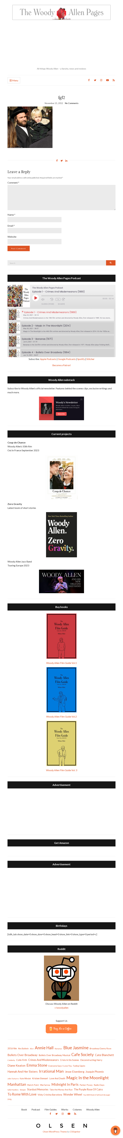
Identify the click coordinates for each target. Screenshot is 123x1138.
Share (61, 304)
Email (11, 225)
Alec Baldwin (23, 1048)
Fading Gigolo (79, 1066)
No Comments (71, 103)
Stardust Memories (37, 1089)
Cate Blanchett (104, 1055)
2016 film (12, 1048)
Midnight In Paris (64, 1084)
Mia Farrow (45, 1085)
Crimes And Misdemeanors (43, 1059)
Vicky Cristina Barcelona (50, 1094)
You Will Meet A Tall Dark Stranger (96, 1095)
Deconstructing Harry (91, 1060)
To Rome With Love (22, 1094)
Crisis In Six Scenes (69, 1059)
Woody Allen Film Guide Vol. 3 (61, 770)
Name (11, 214)
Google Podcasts (67, 359)
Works (64, 1109)
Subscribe (48, 304)
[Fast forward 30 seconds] (65, 299)
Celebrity (11, 1060)
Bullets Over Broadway (23, 1055)
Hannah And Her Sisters (23, 1071)
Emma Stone (37, 1065)
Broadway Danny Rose (100, 1048)
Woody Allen (93, 1109)
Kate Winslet (25, 1078)
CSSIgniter (75, 1131)
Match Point (33, 1085)
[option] (61, 315)
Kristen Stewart (40, 1078)
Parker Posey (86, 1085)
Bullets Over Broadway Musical (54, 1055)
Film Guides (51, 1109)
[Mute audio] (45, 299)
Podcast (36, 1109)
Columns (77, 1109)
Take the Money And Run (61, 1089)
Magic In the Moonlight (87, 1077)
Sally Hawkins (13, 1090)
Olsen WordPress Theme (55, 1131)
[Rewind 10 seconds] (52, 299)
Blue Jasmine (75, 1047)
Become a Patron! (61, 365)
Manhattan (17, 1084)
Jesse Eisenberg (74, 1071)
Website (12, 236)
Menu (15, 80)
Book (24, 1109)
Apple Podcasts (48, 359)
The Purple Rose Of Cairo (88, 1089)
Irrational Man (51, 1071)
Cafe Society (82, 1054)
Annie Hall (44, 1047)
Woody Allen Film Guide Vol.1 (61, 662)
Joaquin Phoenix (95, 1071)
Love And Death (57, 1078)
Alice (32, 1049)
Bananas (58, 1048)
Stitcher (90, 359)
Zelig (9, 1099)
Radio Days (99, 1085)
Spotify (81, 359)
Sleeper (23, 1090)
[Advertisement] (61, 44)
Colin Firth (21, 1059)
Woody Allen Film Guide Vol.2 (61, 716)
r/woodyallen (61, 1007)
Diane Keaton (16, 1065)
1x (58, 299)
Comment (13, 182)
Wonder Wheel (72, 1094)
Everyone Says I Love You (60, 1065)
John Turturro (13, 1078)
